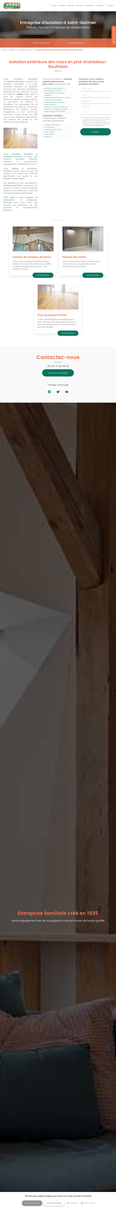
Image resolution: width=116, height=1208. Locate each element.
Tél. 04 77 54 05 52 (41, 43)
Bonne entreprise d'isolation (54, 111)
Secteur (12, 50)
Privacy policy (89, 1203)
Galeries (99, 6)
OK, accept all (33, 1203)
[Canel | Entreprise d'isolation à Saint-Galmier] (11, 5)
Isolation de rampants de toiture (32, 257)
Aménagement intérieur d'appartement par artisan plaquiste (54, 93)
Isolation (62, 6)
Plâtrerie (70, 6)
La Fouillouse (49, 127)
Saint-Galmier (49, 132)
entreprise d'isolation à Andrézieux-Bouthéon (20, 80)
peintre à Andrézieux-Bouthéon (20, 184)
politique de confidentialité (94, 125)
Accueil (54, 6)
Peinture (79, 6)
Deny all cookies (54, 1203)
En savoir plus (43, 275)
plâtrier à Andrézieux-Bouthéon (20, 169)
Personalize (73, 1203)
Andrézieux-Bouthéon (26, 50)
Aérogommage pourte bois (54, 88)
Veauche (47, 137)
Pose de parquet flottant (52, 315)
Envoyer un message (58, 373)
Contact (110, 6)
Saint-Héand (49, 134)
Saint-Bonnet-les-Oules (53, 130)
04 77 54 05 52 (60, 366)
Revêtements (89, 6)
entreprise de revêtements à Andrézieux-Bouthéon (20, 200)
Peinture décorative (74, 257)
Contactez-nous (75, 43)
